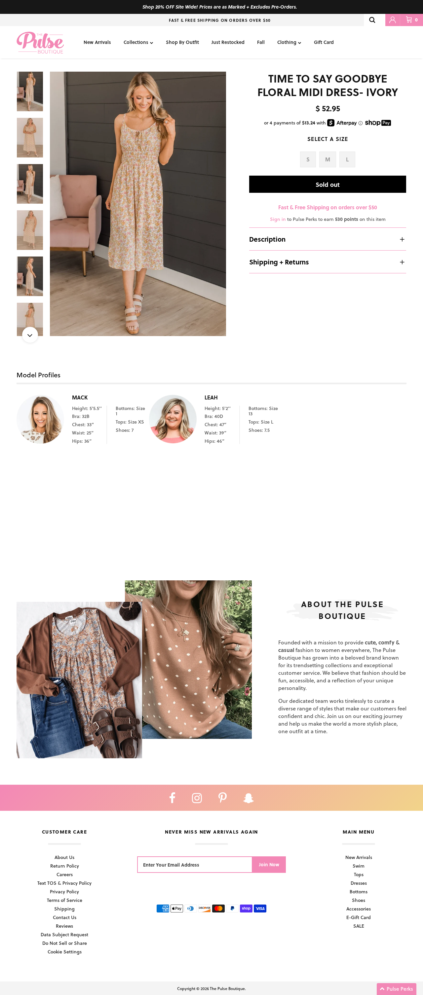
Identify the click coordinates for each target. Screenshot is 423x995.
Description (267, 239)
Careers (65, 874)
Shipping (64, 908)
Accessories (358, 908)
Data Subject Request (64, 934)
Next (30, 335)
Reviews (64, 925)
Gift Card (324, 42)
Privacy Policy (64, 891)
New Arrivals (97, 42)
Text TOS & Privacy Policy (64, 882)
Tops (359, 874)
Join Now (269, 864)
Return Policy (64, 865)
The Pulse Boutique (227, 988)
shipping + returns (279, 262)
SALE (358, 925)
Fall (261, 42)
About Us (64, 857)
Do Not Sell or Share (64, 943)
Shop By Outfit (182, 42)
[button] (396, 989)
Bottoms (358, 891)
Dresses (359, 882)
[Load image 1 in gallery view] (138, 204)
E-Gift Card (358, 917)
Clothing (286, 42)
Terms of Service (64, 900)
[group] (138, 204)
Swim (359, 865)
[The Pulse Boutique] (40, 42)
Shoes (358, 900)
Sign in (278, 219)
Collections (136, 42)
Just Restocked (228, 42)
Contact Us (64, 917)
